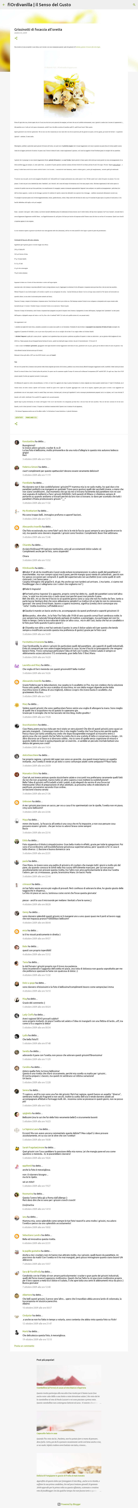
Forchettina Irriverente (33, 642)
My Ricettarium (30, 511)
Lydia (25, 1035)
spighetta (27, 1113)
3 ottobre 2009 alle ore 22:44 (37, 876)
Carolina (27, 1067)
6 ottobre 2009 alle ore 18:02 (37, 1227)
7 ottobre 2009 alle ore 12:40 (37, 1287)
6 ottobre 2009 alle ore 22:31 (37, 1243)
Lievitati (19, 417)
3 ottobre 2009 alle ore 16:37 (37, 696)
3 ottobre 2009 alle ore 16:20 (37, 657)
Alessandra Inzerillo (32, 526)
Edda (25, 840)
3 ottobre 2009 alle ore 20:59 (37, 765)
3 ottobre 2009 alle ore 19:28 (37, 717)
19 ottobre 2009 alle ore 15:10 (37, 1339)
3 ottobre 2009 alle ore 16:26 (37, 673)
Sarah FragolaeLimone (33, 1147)
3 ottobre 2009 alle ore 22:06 (37, 812)
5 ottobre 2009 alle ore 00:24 (37, 1007)
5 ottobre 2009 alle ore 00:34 (37, 1027)
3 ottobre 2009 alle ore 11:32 (37, 503)
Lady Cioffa (28, 1014)
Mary (25, 704)
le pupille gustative (32, 1251)
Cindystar (27, 1315)
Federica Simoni (30, 467)
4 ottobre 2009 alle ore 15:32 (37, 975)
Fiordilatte (28, 483)
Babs (25, 946)
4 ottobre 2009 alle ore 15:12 (37, 954)
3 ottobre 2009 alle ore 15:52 (37, 560)
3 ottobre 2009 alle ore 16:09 (37, 634)
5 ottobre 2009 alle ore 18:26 (37, 1158)
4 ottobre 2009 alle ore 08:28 (37, 904)
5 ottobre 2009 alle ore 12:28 (37, 1082)
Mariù (25, 1331)
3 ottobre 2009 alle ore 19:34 (37, 747)
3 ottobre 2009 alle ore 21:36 (37, 793)
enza (25, 930)
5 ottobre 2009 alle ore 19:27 (37, 1186)
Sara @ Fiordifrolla (32, 1271)
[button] (16, 38)
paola (25, 861)
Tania (25, 962)
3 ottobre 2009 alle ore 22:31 (37, 853)
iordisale (78, 47)
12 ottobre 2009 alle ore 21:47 (37, 1323)
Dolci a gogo (29, 983)
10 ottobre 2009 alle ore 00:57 (37, 1307)
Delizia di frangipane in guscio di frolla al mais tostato (61, 1476)
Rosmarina (28, 1193)
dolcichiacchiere (30, 755)
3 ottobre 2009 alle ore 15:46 (37, 537)
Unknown (27, 801)
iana (25, 1217)
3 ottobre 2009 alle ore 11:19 (37, 475)
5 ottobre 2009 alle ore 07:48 (37, 1043)
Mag (25, 999)
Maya (25, 819)
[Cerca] (74, 4)
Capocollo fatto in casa (47, 1433)
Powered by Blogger (71, 1504)
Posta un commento (24, 1346)
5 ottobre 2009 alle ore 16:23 (37, 1121)
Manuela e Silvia (30, 773)
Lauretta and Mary (32, 665)
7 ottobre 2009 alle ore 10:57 (37, 1264)
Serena (26, 1090)
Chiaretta (27, 545)
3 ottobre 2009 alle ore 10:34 (37, 459)
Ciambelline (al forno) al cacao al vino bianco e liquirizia (61, 1388)
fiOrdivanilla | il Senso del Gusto (39, 4)
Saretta (26, 1051)
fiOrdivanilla (28, 568)
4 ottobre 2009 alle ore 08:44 (37, 922)
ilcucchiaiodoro (30, 725)
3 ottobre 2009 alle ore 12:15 (37, 519)
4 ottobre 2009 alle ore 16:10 (37, 991)
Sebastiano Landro (32, 1235)
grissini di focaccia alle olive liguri (90, 47)
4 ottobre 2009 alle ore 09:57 (37, 938)
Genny (26, 912)
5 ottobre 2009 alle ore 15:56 (37, 1105)
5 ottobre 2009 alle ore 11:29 (37, 1059)
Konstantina (28, 441)
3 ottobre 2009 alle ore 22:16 (37, 832)
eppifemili (27, 1166)
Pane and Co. (31, 417)
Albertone (27, 1295)
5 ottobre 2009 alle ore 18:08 (37, 1139)
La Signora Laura (31, 1129)
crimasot (27, 884)
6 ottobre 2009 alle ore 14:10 (37, 1209)
